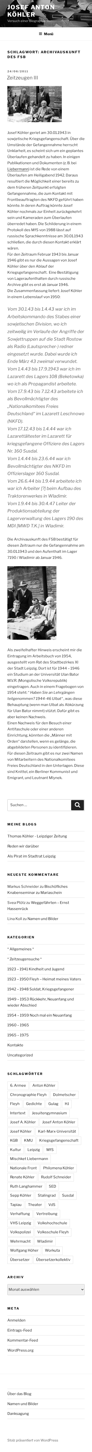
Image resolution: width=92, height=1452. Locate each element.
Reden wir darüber (23, 846)
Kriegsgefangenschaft (59, 1140)
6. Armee (18, 1085)
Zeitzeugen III (22, 78)
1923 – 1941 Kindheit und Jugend (35, 969)
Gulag (53, 1104)
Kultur (15, 1150)
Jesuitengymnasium (49, 1113)
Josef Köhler (21, 1131)
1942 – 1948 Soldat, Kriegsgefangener (40, 989)
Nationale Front (23, 1168)
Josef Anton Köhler (31, 11)
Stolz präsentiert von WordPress (32, 1440)
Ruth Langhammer (26, 1186)
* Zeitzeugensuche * (24, 959)
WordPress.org (20, 1350)
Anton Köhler (43, 1085)
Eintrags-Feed (19, 1330)
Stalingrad (47, 1195)
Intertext (18, 1113)
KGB (14, 1140)
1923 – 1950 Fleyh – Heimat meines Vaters (44, 979)
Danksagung (18, 1413)
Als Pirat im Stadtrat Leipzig (31, 856)
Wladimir (45, 1241)
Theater (35, 1205)
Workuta (52, 1250)
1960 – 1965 (18, 1025)
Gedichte (34, 1104)
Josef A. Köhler (23, 1122)
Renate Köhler (22, 1177)
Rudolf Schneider (56, 1177)
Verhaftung (20, 1214)
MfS (50, 1150)
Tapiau (16, 1205)
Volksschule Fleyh (53, 1232)
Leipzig (33, 1150)
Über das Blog (19, 1394)
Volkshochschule (52, 1223)
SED (52, 1186)
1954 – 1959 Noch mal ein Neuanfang (39, 1015)
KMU (28, 1140)
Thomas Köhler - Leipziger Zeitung (37, 836)
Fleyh (15, 1104)
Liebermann (17, 169)
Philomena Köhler (58, 1168)
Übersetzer (20, 1259)
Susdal (68, 1195)
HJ (67, 1104)
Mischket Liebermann (29, 1159)
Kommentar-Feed (22, 1340)
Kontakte (15, 1045)
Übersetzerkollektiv (53, 1259)
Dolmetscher (64, 1095)
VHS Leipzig (20, 1223)
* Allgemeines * (20, 949)
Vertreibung (46, 1214)
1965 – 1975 (18, 1035)
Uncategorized (20, 1055)
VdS (51, 1205)
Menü (48, 34)
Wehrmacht (20, 1241)
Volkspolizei (20, 1232)
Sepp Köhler (20, 1195)
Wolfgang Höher (24, 1250)
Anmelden (16, 1320)
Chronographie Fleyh (28, 1095)
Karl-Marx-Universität (57, 1131)
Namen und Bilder (42, 919)
